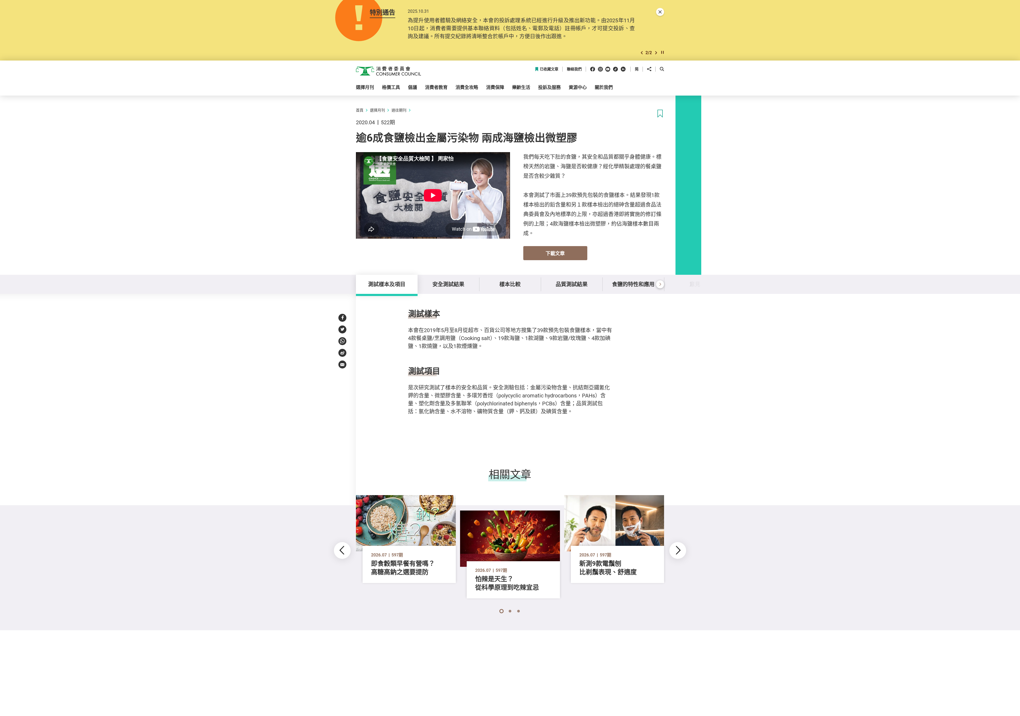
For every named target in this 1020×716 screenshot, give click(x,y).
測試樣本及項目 (386, 284)
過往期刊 (399, 110)
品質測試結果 (572, 284)
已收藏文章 (549, 69)
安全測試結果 (448, 284)
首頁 (359, 110)
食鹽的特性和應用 (633, 284)
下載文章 (555, 253)
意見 (695, 284)
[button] (641, 52)
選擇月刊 (377, 110)
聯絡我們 (574, 69)
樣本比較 (510, 284)
